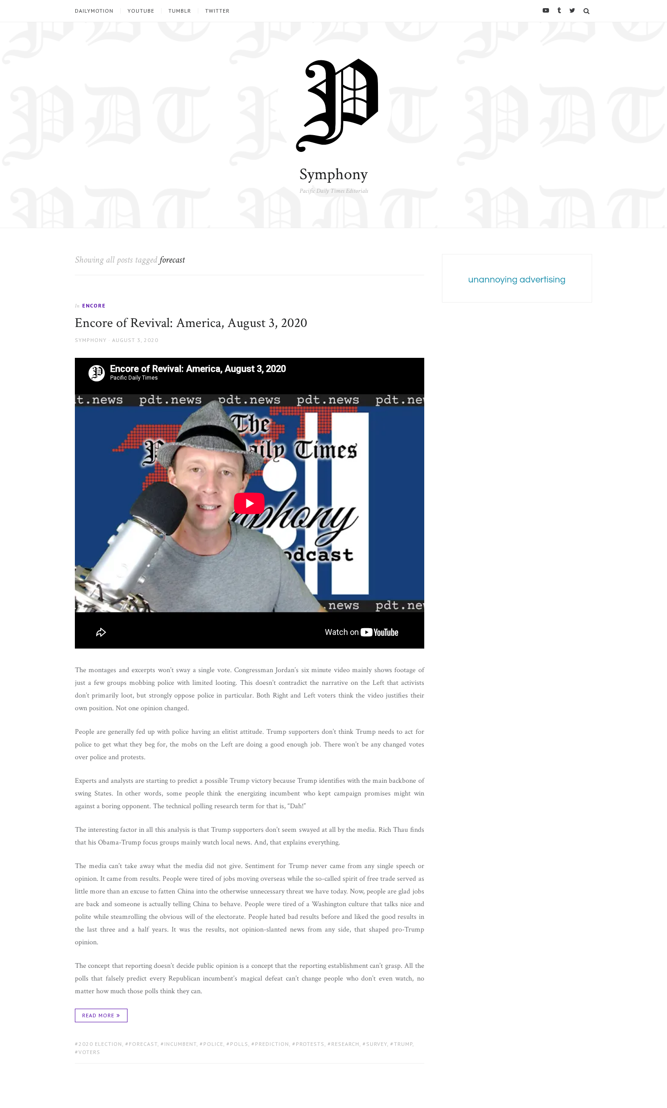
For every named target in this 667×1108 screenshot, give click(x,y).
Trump (403, 1043)
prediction (272, 1043)
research (345, 1043)
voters (89, 1052)
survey (376, 1043)
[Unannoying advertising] (517, 279)
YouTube (141, 11)
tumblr (179, 11)
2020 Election (100, 1043)
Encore (94, 305)
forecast (143, 1043)
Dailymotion (94, 11)
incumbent (180, 1043)
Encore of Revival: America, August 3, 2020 (191, 323)
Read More (98, 1015)
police (213, 1043)
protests (310, 1043)
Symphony (333, 174)
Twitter (217, 11)
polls (239, 1043)
